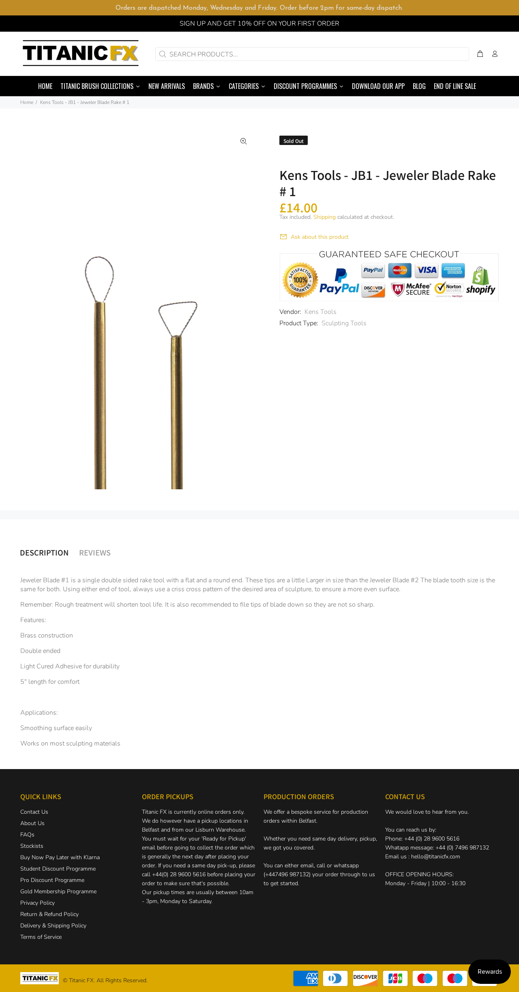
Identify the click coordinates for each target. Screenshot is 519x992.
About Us (32, 823)
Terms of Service (41, 937)
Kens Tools (321, 311)
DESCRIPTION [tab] (44, 552)
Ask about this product (320, 237)
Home (26, 102)
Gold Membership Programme (58, 891)
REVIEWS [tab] (95, 552)
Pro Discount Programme (52, 880)
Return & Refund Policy (49, 914)
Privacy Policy (37, 903)
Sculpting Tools (344, 323)
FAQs (27, 835)
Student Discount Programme (58, 869)
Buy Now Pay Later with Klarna (60, 857)
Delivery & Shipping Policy (53, 925)
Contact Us (34, 812)
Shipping (324, 217)
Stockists (31, 846)
